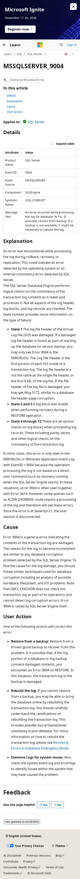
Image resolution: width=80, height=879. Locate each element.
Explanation (15, 101)
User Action (14, 112)
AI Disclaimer (12, 855)
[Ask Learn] (66, 54)
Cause (11, 106)
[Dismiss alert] (73, 6)
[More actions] (73, 54)
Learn (8, 54)
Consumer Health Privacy (20, 867)
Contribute (10, 861)
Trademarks (11, 873)
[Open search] (61, 45)
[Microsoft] (40, 44)
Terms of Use (55, 867)
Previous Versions (38, 855)
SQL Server (34, 54)
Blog (59, 855)
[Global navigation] (4, 45)
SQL (19, 54)
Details (11, 95)
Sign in (72, 45)
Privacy (28, 861)
